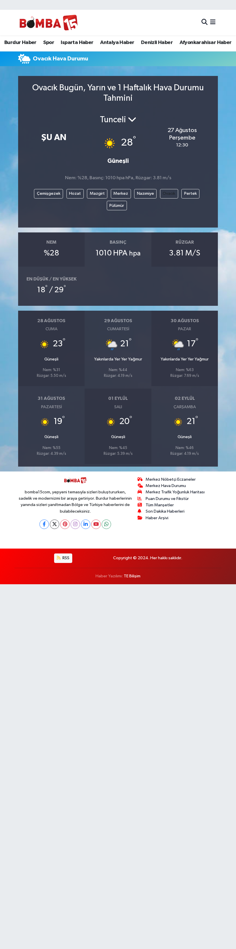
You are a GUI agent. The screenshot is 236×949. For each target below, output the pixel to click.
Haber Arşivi (157, 518)
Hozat (75, 193)
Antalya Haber (117, 42)
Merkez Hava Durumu (166, 486)
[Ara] (204, 22)
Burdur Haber (20, 42)
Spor (48, 42)
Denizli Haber (157, 42)
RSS (65, 558)
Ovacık (169, 193)
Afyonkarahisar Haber (206, 42)
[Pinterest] (65, 524)
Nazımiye (145, 193)
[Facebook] (44, 524)
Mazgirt (97, 193)
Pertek (190, 193)
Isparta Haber (77, 42)
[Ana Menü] (213, 22)
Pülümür (116, 205)
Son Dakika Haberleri (165, 511)
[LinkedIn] (85, 524)
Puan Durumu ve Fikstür (167, 499)
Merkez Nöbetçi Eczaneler (171, 479)
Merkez (120, 193)
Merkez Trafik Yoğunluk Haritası (175, 492)
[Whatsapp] (106, 524)
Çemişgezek (48, 193)
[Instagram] (75, 524)
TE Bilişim (132, 576)
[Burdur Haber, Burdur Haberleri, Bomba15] (48, 22)
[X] (54, 524)
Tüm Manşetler (160, 505)
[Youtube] (96, 524)
